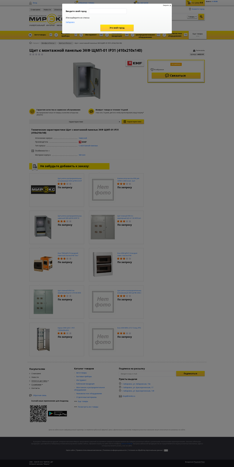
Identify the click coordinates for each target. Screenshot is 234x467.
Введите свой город (76, 11)
